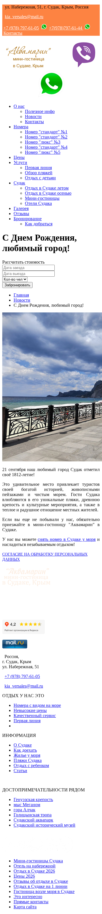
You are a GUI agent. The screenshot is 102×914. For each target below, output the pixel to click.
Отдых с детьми (40, 177)
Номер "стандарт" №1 (46, 131)
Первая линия (38, 167)
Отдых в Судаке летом (47, 188)
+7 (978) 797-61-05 (21, 28)
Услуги (20, 162)
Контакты (12, 33)
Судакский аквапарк (33, 820)
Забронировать (17, 285)
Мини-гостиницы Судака (38, 860)
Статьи (20, 770)
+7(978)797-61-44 (66, 28)
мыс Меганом (27, 804)
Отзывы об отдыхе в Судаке (41, 881)
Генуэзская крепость (33, 799)
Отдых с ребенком (31, 765)
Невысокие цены (30, 710)
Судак (19, 182)
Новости (33, 116)
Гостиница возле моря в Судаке (44, 891)
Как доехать (25, 750)
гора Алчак (24, 809)
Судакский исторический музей (44, 825)
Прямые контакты (31, 901)
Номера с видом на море (37, 705)
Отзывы (21, 213)
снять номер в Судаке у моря (66, 539)
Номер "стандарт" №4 (46, 147)
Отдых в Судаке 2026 (34, 871)
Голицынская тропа (33, 814)
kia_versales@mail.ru (24, 16)
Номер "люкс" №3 (42, 142)
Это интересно (28, 896)
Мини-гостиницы (42, 198)
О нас (19, 106)
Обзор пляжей (38, 172)
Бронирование (28, 218)
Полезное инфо (40, 111)
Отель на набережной (35, 865)
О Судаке (23, 745)
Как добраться (38, 223)
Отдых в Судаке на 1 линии (40, 886)
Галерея (21, 208)
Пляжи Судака (28, 760)
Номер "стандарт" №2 (46, 137)
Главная (21, 295)
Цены (19, 157)
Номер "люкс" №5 (42, 152)
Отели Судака (38, 203)
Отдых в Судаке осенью (48, 193)
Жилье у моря (27, 755)
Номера (21, 126)
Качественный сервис (35, 715)
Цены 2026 (24, 876)
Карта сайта (25, 906)
